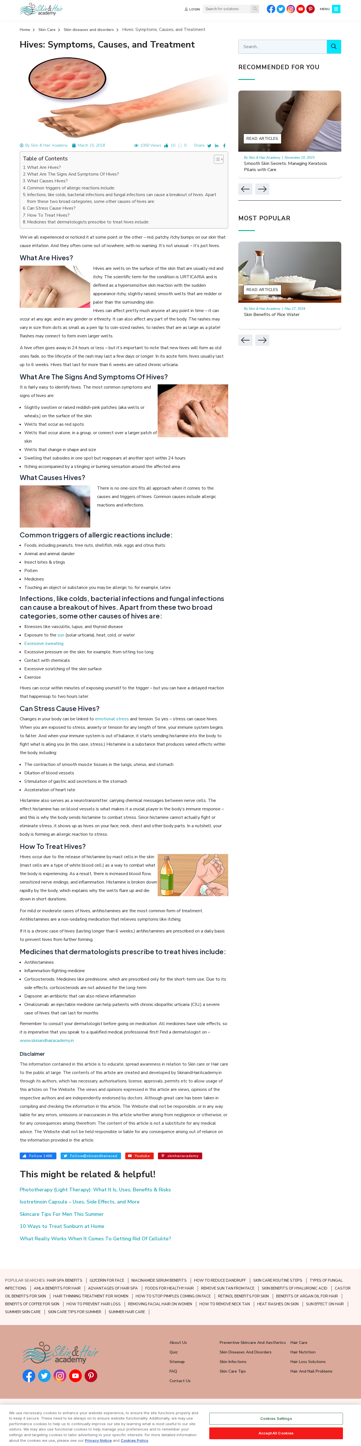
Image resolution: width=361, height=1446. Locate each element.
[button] (216, 159)
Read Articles (262, 138)
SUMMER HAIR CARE (127, 1312)
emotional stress (111, 719)
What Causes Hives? (47, 181)
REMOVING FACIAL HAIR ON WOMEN (160, 1304)
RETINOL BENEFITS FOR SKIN (243, 1296)
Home (25, 29)
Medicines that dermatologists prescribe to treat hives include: (88, 222)
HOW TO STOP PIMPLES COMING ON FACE (173, 1296)
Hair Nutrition (303, 1352)
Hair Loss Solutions (308, 1361)
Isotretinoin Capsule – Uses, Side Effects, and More (80, 1201)
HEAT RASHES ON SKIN (278, 1304)
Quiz (174, 1352)
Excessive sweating (43, 643)
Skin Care (47, 29)
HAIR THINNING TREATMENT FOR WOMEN (90, 1296)
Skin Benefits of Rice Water (272, 314)
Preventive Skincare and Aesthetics (253, 1342)
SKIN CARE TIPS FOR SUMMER (74, 1312)
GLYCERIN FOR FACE (107, 1280)
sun (61, 635)
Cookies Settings (276, 1418)
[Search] (255, 9)
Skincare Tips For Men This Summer (62, 1214)
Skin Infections (233, 1361)
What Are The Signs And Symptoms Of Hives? (73, 174)
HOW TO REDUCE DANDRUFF (220, 1280)
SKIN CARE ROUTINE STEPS (277, 1280)
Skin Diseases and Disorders (246, 1352)
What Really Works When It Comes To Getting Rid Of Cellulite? (95, 1238)
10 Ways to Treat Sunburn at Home (62, 1226)
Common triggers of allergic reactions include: (71, 188)
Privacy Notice (98, 1440)
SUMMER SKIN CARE (23, 1312)
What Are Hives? (44, 167)
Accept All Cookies (276, 1433)
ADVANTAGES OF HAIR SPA (113, 1288)
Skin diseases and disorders (89, 29)
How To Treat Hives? (48, 215)
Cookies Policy (134, 1440)
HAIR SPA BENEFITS (64, 1280)
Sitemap (177, 1361)
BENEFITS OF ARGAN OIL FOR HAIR (307, 1296)
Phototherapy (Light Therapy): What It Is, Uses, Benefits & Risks (95, 1189)
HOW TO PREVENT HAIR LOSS (94, 1304)
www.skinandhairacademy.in (47, 1040)
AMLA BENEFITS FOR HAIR (57, 1288)
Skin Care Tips (233, 1371)
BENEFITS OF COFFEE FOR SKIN (32, 1304)
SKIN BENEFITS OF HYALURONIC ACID (294, 1288)
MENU (325, 9)
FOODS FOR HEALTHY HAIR (169, 1288)
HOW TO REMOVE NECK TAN (224, 1304)
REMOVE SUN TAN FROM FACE (227, 1288)
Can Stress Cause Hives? (51, 208)
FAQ (173, 1371)
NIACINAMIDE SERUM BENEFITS (159, 1280)
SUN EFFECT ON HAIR (325, 1304)
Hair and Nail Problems (311, 1371)
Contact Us (180, 1381)
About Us (178, 1342)
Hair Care (298, 1342)
